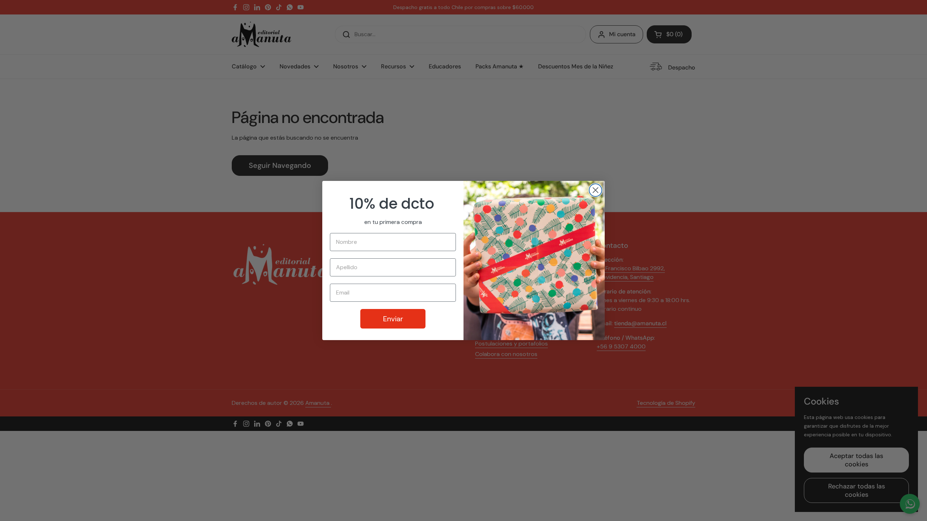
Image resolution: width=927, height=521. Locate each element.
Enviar (393, 318)
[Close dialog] (595, 190)
